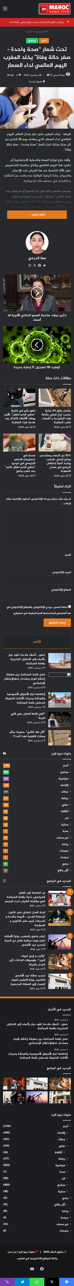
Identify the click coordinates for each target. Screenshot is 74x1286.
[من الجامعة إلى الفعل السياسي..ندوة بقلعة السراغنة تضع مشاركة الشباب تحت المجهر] (59, 898)
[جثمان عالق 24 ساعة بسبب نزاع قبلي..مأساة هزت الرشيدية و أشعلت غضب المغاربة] (55, 398)
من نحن (12, 1252)
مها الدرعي (59, 75)
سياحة (64, 857)
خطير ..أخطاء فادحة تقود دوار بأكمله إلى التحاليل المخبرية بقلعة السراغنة (26, 659)
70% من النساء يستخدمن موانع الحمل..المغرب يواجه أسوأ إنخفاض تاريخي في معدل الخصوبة (55, 463)
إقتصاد (64, 785)
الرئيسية (40, 31)
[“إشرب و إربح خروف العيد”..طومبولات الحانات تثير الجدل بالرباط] (59, 961)
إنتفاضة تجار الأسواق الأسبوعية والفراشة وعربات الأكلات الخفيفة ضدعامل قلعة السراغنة (25, 698)
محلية (64, 825)
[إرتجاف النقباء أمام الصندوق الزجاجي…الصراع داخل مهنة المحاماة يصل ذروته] (14, 1098)
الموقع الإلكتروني (61, 590)
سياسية (63, 779)
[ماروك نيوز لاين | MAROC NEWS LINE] (54, 9)
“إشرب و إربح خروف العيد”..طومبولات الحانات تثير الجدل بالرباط (27, 960)
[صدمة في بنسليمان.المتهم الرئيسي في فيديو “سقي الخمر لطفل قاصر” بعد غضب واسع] (19, 443)
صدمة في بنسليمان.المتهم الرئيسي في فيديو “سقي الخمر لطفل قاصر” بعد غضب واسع (20, 463)
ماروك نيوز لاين (26, 1252)
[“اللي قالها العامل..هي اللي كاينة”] (59, 719)
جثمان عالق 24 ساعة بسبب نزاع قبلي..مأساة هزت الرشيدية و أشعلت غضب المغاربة (56, 416)
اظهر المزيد (37, 214)
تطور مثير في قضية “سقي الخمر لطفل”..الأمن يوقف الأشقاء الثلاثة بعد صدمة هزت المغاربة (19, 416)
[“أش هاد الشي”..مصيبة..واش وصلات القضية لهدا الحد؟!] (59, 737)
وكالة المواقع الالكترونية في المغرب (37, 1258)
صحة (65, 831)
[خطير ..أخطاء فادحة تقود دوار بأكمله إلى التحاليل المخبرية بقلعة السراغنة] (59, 660)
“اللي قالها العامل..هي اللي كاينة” (28, 716)
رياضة (64, 798)
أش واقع (63, 870)
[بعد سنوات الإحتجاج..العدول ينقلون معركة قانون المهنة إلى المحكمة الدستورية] (60, 1097)
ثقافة (64, 811)
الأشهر (37, 641)
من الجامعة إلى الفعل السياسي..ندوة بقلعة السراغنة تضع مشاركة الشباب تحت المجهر (25, 897)
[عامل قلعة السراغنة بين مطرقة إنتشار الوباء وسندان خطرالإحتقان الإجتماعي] (59, 680)
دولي (65, 805)
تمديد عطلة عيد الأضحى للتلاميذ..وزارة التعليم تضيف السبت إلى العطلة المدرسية (27, 980)
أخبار (29, 31)
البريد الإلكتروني (60, 572)
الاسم (66, 555)
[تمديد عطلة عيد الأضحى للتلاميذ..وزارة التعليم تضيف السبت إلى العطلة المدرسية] (59, 981)
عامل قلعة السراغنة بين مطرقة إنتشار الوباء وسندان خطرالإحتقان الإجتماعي (24, 679)
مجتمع (32, 40)
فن (66, 818)
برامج (65, 864)
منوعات (63, 851)
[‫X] (34, 265)
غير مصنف (62, 838)
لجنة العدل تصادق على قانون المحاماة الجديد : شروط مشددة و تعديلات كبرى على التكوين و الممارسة (25, 919)
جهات (64, 792)
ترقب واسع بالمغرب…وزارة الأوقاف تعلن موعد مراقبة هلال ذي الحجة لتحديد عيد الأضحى (24, 940)
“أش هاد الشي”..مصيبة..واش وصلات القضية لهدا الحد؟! (27, 734)
